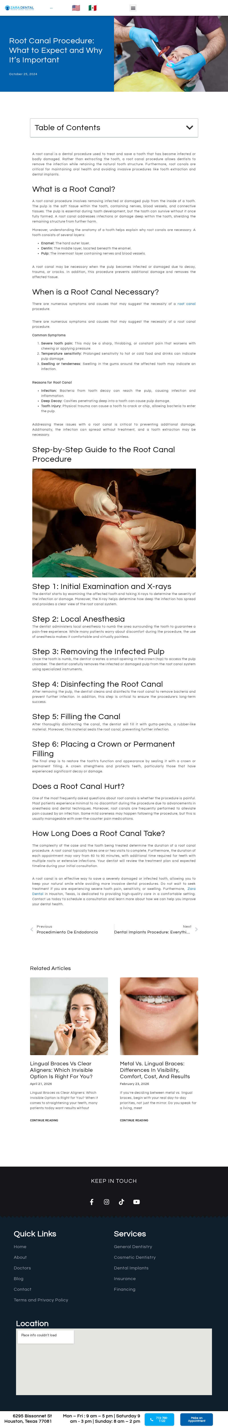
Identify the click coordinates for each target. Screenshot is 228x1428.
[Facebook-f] (92, 1202)
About (20, 1257)
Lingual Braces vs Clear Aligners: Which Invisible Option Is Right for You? (61, 1070)
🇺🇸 (76, 8)
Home (20, 1247)
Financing (125, 1289)
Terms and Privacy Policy (41, 1300)
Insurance (125, 1279)
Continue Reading (44, 1120)
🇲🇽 (92, 8)
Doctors (22, 1268)
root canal (187, 304)
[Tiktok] (121, 1202)
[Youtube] (136, 1202)
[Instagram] (107, 1202)
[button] (133, 8)
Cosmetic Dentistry (135, 1257)
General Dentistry (133, 1247)
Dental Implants (131, 1268)
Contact (23, 1289)
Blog (19, 1279)
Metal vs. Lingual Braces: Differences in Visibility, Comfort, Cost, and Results (155, 1070)
